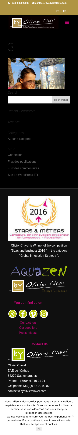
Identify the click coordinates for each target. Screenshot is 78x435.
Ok (39, 429)
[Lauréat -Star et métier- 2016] (39, 240)
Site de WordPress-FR (23, 174)
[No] (73, 416)
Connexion (15, 154)
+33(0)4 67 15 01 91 (31, 380)
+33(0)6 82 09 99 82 (36, 386)
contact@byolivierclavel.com (27, 391)
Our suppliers (28, 327)
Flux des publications (22, 161)
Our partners (28, 322)
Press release (28, 332)
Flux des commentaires (23, 168)
